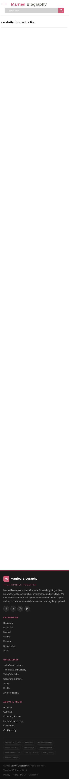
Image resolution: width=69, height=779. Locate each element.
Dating (6, 636)
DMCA (23, 775)
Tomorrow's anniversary (14, 669)
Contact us (8, 725)
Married (29, 4)
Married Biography (19, 766)
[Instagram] (20, 609)
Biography (8, 623)
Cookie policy (9, 730)
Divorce (7, 641)
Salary (6, 683)
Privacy (6, 775)
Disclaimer (33, 775)
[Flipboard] (27, 609)
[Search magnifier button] (61, 10)
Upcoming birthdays (13, 679)
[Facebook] (6, 609)
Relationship (9, 646)
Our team (7, 712)
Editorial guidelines (12, 716)
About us (7, 707)
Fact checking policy (13, 721)
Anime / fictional (11, 693)
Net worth (8, 627)
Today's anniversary (13, 665)
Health (6, 688)
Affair (6, 650)
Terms (15, 775)
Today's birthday (11, 674)
